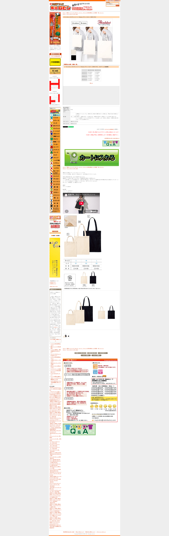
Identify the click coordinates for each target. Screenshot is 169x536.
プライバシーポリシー (101, 531)
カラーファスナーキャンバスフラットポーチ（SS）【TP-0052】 (55, 485)
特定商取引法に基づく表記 (68, 531)
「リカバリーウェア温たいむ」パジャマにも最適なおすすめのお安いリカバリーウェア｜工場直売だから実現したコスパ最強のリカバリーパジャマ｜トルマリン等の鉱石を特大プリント (55, 396)
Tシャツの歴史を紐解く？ (56, 376)
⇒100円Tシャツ (53, 283)
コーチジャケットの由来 (56, 369)
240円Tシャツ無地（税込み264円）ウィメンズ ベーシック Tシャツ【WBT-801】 (55, 510)
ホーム (64, 12)
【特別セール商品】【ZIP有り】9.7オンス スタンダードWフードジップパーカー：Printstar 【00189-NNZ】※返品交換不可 (55, 426)
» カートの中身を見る (55, 56)
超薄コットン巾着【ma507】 (55, 452)
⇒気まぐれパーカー (54, 286)
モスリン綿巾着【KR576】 (55, 459)
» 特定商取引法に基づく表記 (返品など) (111, 138)
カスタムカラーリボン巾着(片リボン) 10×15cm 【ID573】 (55, 480)
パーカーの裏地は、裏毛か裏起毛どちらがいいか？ (56, 351)
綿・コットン (101, 12)
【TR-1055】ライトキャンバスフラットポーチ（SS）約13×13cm (55, 473)
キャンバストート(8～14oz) (72, 14)
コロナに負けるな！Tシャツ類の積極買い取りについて (56, 382)
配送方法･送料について (90, 531)
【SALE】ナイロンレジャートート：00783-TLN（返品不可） (55, 389)
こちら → (56, 327)
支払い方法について (80, 531)
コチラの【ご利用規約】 (109, 129)
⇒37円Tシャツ (53, 282)
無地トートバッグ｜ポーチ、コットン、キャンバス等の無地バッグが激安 (82, 12)
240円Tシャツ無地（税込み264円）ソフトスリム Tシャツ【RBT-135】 (55, 505)
